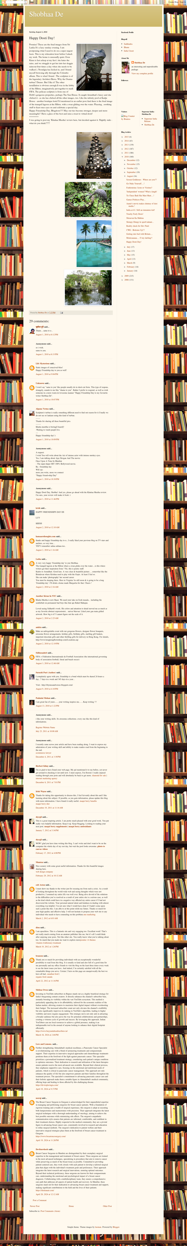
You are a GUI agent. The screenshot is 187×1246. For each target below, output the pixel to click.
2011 (126, 152)
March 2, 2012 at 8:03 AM (47, 918)
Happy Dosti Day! (133, 241)
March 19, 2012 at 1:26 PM (47, 946)
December (131, 160)
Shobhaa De (46, 13)
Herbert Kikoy (42, 765)
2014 (126, 140)
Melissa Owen (42, 989)
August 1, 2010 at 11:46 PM (47, 499)
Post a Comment (39, 1200)
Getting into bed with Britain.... (139, 233)
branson (39, 955)
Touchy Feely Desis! (134, 213)
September (131, 172)
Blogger (116, 1227)
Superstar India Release (150, 120)
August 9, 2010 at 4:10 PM (47, 688)
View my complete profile (142, 73)
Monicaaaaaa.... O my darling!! (139, 237)
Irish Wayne (41, 791)
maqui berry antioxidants (80, 826)
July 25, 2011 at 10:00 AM (47, 731)
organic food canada (44, 976)
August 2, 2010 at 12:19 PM (47, 643)
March (130, 262)
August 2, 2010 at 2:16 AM (47, 586)
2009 (126, 275)
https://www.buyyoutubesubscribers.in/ (52, 1031)
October (130, 168)
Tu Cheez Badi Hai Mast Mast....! (140, 195)
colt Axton (40, 884)
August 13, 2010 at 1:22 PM (47, 705)
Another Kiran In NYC (46, 595)
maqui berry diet (43, 803)
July (129, 246)
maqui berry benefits (88, 801)
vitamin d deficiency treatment (48, 942)
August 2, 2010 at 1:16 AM (47, 550)
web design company (44, 871)
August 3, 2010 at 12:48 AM (47, 663)
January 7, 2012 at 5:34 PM (47, 830)
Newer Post (34, 1206)
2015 (126, 136)
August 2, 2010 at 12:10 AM (47, 527)
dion (38, 927)
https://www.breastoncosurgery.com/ (51, 1136)
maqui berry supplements (55, 826)
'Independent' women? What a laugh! (141, 191)
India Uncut (129, 50)
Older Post (107, 1206)
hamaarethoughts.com (46, 536)
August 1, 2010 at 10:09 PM (47, 439)
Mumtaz (39, 862)
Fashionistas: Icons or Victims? (139, 187)
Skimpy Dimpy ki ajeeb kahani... (140, 222)
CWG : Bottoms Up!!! (135, 230)
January (130, 270)
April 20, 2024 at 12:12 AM (47, 1194)
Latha (38, 558)
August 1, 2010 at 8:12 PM (47, 334)
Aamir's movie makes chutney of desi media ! (141, 204)
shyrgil (39, 816)
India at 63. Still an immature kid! (140, 210)
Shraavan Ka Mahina (135, 218)
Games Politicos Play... (136, 199)
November (131, 164)
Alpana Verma (42, 408)
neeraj (38, 1098)
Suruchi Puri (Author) (46, 672)
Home (71, 1206)
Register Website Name (45, 727)
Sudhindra (128, 43)
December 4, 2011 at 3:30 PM (48, 756)
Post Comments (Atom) (50, 1211)
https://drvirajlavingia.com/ (47, 1085)
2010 (126, 156)
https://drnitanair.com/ (45, 1190)
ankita (38, 627)
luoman (98, 1227)
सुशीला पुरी (40, 326)
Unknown (40, 383)
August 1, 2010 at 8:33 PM (47, 354)
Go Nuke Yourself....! (135, 183)
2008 (126, 279)
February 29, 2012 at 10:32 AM (49, 875)
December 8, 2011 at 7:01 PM (48, 782)
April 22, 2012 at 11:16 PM (47, 980)
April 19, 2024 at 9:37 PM (47, 1089)
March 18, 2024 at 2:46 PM (47, 1034)
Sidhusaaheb (41, 652)
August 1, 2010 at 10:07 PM (47, 399)
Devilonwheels (42, 1149)
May (129, 254)
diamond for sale (99, 775)
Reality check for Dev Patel (137, 225)
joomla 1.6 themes (88, 939)
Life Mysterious (43, 363)
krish (38, 508)
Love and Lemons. (44, 1043)
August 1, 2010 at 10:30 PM (47, 479)
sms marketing (89, 914)
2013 (126, 144)
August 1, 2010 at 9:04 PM (47, 374)
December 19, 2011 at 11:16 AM (49, 807)
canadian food (52, 973)
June (129, 250)
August (130, 176)
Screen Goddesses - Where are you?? (141, 179)
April (129, 258)
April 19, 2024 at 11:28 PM (47, 1140)
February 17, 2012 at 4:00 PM (48, 853)
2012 (126, 148)
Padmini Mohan (43, 698)
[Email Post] (61, 312)
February (131, 266)
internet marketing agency (46, 778)
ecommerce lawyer (43, 752)
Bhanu (126, 47)
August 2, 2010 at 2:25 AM (47, 618)
